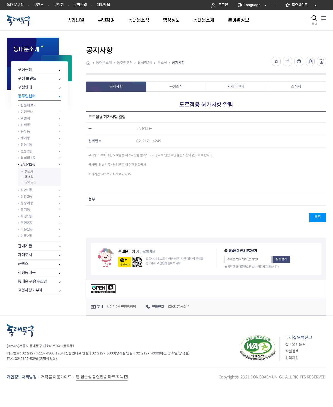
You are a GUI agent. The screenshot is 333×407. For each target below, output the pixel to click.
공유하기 (287, 61)
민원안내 (27, 112)
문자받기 (281, 259)
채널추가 (124, 264)
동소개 (29, 171)
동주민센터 (27, 96)
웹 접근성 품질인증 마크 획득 (99, 376)
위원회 (25, 118)
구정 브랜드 (27, 78)
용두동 (25, 131)
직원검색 (292, 351)
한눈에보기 (28, 105)
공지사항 (178, 62)
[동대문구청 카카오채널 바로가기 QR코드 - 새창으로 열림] (137, 262)
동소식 (29, 177)
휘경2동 (26, 223)
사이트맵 (324, 20)
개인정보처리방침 (21, 377)
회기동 (25, 209)
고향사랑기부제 (30, 290)
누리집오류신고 (298, 337)
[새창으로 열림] (310, 61)
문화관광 (80, 5)
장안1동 (26, 190)
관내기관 (25, 246)
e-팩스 (23, 263)
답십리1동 (28, 158)
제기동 (25, 138)
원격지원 (292, 358)
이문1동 (26, 229)
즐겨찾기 (276, 61)
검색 (314, 24)
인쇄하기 (298, 61)
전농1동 (26, 144)
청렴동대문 (27, 272)
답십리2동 (28, 164)
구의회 (58, 5)
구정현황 (25, 69)
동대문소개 (104, 62)
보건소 (39, 5)
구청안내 (25, 87)
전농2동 (26, 151)
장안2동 (26, 196)
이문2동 (26, 236)
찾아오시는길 (295, 344)
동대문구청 (15, 5)
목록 (317, 217)
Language (252, 5)
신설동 (25, 125)
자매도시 (25, 255)
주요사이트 (300, 5)
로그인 (223, 5)
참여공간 (30, 182)
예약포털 (103, 5)
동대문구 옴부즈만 (32, 281)
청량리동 (27, 203)
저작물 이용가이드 (56, 377)
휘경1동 (26, 216)
